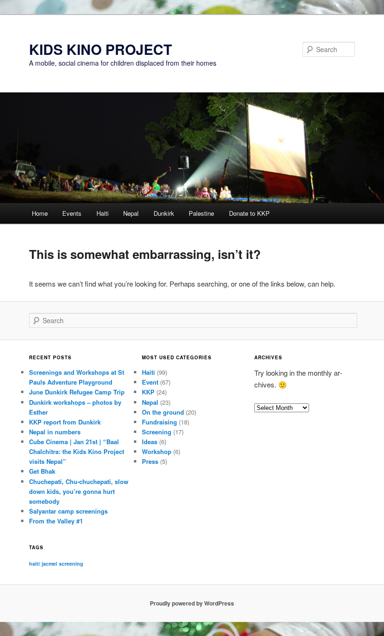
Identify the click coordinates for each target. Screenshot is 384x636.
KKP (148, 391)
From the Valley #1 (56, 520)
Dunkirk (164, 213)
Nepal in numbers (55, 431)
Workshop (156, 451)
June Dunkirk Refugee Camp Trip (77, 391)
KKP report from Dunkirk (65, 421)
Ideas (149, 441)
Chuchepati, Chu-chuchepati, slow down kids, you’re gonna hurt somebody (78, 491)
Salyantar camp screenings (68, 511)
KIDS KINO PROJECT (100, 49)
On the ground (163, 412)
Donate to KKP (249, 213)
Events (71, 213)
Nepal (131, 213)
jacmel (49, 563)
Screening (156, 431)
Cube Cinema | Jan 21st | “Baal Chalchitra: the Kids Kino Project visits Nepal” (76, 451)
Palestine (201, 213)
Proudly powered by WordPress (192, 603)
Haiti (102, 213)
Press (150, 461)
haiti (34, 563)
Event (150, 382)
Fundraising (159, 421)
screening (71, 563)
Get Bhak (42, 471)
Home (40, 213)
